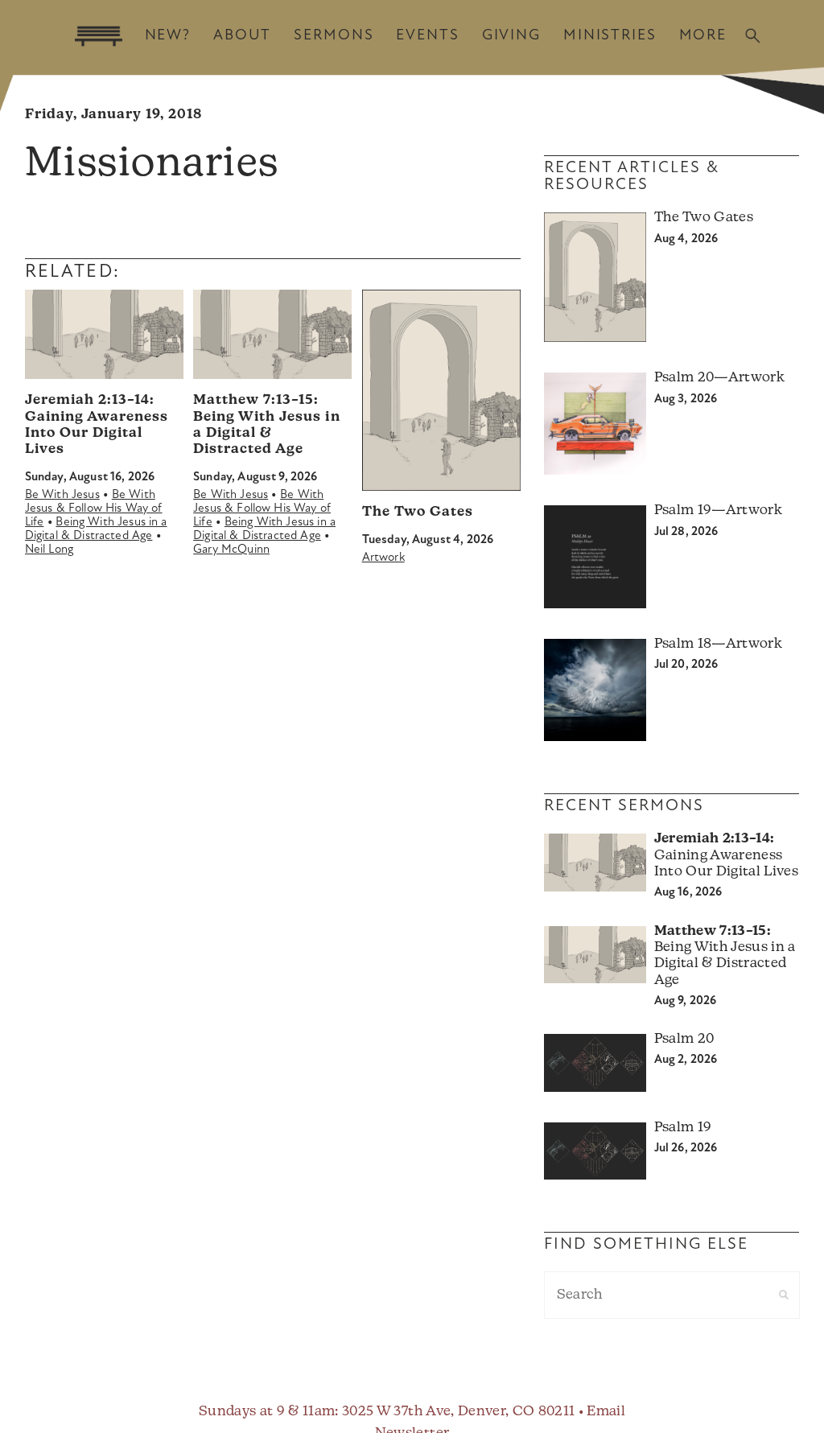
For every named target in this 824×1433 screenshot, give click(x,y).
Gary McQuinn (231, 550)
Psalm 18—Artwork (718, 644)
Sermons (333, 35)
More (703, 35)
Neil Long (49, 550)
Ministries (610, 35)
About (242, 35)
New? (168, 35)
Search (752, 35)
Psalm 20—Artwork (719, 378)
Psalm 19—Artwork (718, 510)
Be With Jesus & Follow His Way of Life (94, 509)
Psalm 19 (683, 1127)
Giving (511, 35)
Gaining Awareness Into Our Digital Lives (726, 855)
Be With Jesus (62, 495)
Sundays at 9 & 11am (267, 1412)
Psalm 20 (684, 1039)
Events (427, 35)
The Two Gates (417, 512)
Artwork (383, 558)
